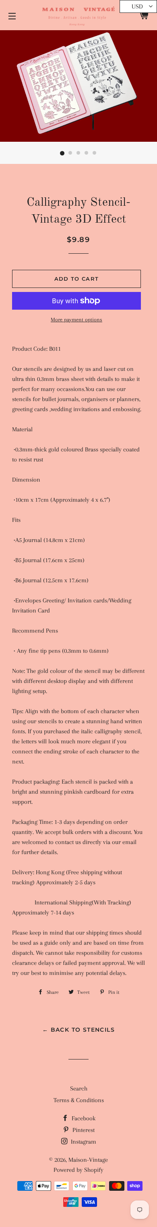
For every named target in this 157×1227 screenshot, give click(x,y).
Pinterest (83, 1130)
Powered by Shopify (78, 1169)
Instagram (82, 1141)
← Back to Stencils (78, 1029)
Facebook (82, 1118)
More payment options (76, 320)
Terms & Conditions (79, 1100)
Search (78, 1088)
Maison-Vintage (88, 1159)
